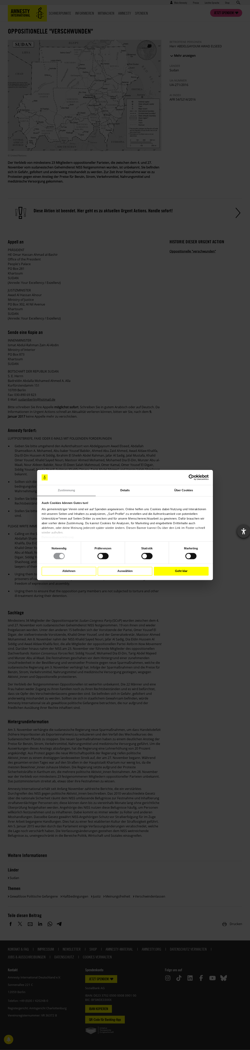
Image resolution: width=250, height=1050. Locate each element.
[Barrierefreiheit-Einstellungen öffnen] (243, 531)
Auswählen (125, 571)
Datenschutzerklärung (58, 537)
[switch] (103, 556)
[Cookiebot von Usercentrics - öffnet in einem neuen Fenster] (191, 477)
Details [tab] (125, 490)
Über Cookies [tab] (183, 490)
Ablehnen (68, 571)
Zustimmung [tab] (66, 490)
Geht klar (181, 571)
